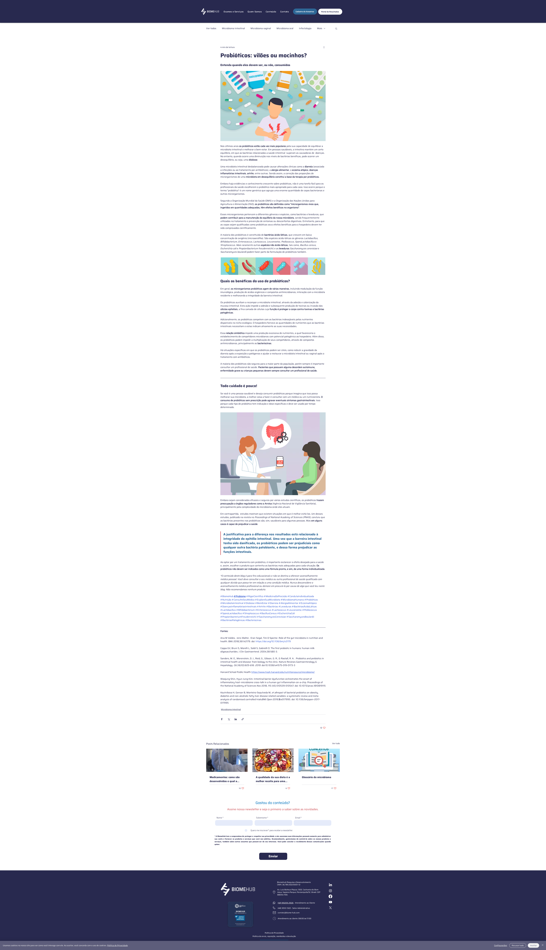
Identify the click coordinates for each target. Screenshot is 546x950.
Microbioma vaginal (261, 28)
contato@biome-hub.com (288, 912)
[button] (233, 12)
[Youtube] (330, 902)
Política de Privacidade (117, 945)
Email (297, 818)
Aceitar (533, 945)
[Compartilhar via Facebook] (221, 719)
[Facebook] (330, 896)
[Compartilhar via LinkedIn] (235, 719)
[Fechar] (542, 945)
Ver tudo (336, 743)
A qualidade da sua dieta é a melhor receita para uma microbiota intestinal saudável (273, 779)
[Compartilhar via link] (242, 719)
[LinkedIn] (330, 885)
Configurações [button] (500, 945)
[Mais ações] (324, 47)
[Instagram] (330, 891)
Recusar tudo (518, 945)
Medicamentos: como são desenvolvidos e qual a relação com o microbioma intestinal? (225, 779)
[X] (330, 908)
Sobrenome (261, 818)
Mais (319, 28)
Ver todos (211, 28)
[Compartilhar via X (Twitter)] (228, 719)
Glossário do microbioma (316, 777)
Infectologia (305, 28)
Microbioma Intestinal (233, 28)
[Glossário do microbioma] (319, 760)
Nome (219, 818)
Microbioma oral (285, 28)
